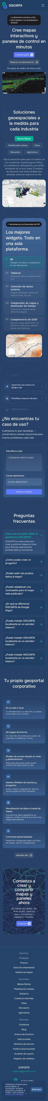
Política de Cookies (14, 1094)
